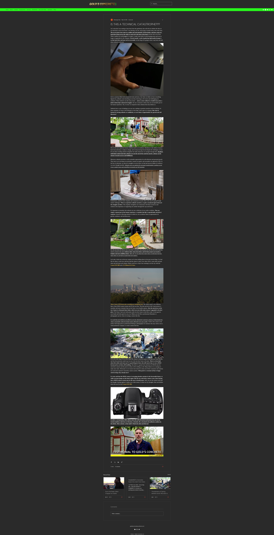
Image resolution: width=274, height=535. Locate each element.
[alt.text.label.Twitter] (272, 9)
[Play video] (137, 441)
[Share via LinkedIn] (118, 462)
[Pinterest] (263, 9)
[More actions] (162, 20)
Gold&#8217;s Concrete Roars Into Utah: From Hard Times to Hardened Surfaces (136, 481)
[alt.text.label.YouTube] (267, 9)
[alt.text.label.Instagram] (269, 9)
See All (169, 474)
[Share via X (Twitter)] (114, 462)
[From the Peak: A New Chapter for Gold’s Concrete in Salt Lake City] (114, 483)
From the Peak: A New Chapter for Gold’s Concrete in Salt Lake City (113, 492)
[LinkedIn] (265, 9)
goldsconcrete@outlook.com (137, 526)
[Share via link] (121, 462)
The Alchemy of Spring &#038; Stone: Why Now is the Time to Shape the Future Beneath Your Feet (160, 492)
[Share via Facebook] (111, 462)
